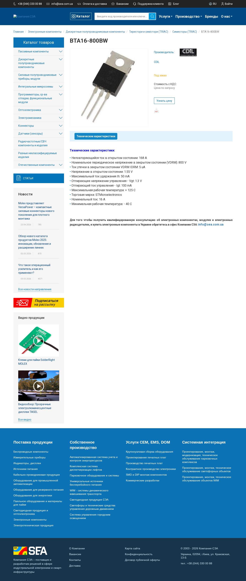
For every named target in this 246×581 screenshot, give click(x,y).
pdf (156, 110)
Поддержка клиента (151, 3)
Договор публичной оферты (142, 559)
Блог (176, 3)
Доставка (75, 565)
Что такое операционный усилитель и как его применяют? (34, 269)
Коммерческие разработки (142, 480)
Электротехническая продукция (33, 525)
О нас (225, 16)
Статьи (28, 178)
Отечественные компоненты (36, 164)
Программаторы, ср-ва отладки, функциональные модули (35, 98)
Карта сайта (132, 548)
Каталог (83, 16)
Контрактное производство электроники (151, 468)
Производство (187, 16)
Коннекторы (26, 125)
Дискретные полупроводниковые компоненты (31, 63)
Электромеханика (29, 117)
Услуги (164, 16)
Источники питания (25, 468)
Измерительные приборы (29, 457)
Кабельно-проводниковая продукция (36, 474)
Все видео (24, 419)
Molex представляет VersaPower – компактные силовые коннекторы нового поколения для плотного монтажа (36, 211)
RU (214, 3)
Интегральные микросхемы (35, 86)
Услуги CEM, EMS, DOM (148, 442)
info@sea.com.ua (62, 3)
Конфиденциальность (138, 554)
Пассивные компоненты (33, 51)
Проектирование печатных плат (146, 457)
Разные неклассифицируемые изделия (37, 155)
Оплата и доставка (95, 3)
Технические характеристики (95, 136)
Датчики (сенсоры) (30, 133)
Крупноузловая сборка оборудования (149, 451)
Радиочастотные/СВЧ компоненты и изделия (32, 143)
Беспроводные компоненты (30, 451)
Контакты (75, 559)
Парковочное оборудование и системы (94, 475)
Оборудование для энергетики (32, 495)
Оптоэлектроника (29, 110)
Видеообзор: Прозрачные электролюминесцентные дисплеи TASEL (34, 408)
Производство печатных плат (144, 463)
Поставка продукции (32, 442)
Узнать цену (164, 100)
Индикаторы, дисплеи (27, 463)
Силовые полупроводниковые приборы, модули (37, 76)
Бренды (211, 16)
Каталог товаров (38, 42)
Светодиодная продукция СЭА (89, 499)
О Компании (77, 548)
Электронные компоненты (30, 519)
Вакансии (122, 3)
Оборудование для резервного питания (38, 489)
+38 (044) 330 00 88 (30, 3)
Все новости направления (34, 289)
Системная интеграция (204, 442)
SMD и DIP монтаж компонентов (146, 474)
